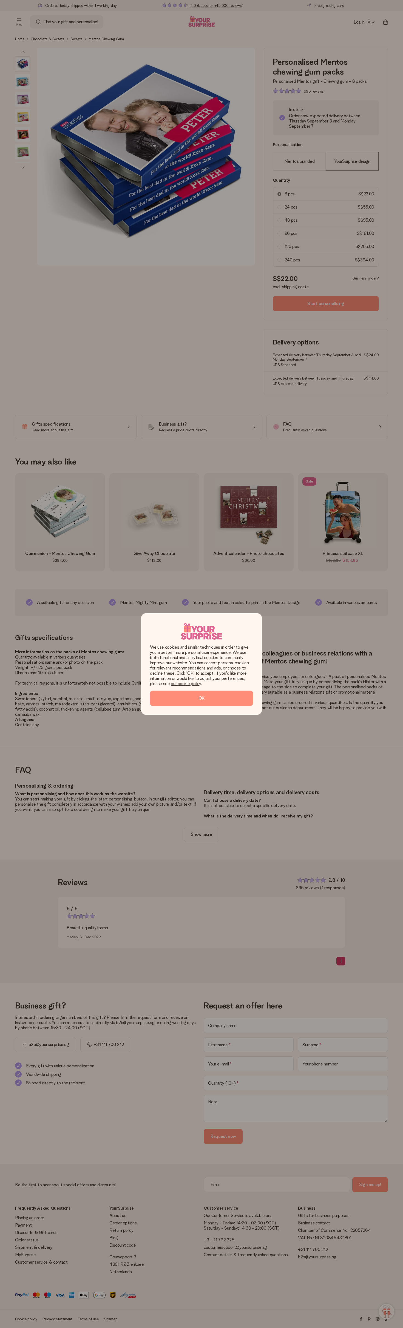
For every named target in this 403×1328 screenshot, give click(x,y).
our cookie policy (186, 683)
